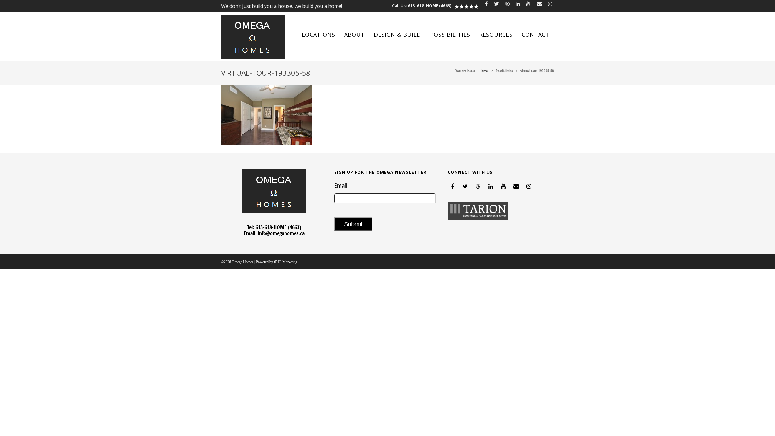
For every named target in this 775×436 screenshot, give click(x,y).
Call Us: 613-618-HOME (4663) (422, 5)
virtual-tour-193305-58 (537, 70)
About (354, 34)
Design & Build (397, 34)
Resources (496, 34)
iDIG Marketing (285, 262)
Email (341, 186)
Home (484, 70)
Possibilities (450, 34)
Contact (535, 34)
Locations (318, 34)
